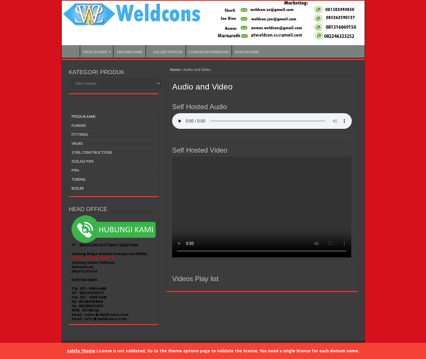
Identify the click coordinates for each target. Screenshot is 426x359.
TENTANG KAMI (129, 52)
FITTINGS (80, 134)
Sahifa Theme (81, 351)
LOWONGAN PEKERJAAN (209, 52)
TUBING (78, 179)
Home (174, 69)
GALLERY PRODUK (168, 52)
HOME (72, 51)
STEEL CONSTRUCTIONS (92, 152)
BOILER (78, 188)
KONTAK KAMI (247, 52)
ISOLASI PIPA (83, 161)
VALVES (77, 143)
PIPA (75, 170)
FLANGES (79, 125)
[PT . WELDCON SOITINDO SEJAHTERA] (213, 23)
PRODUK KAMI (95, 52)
